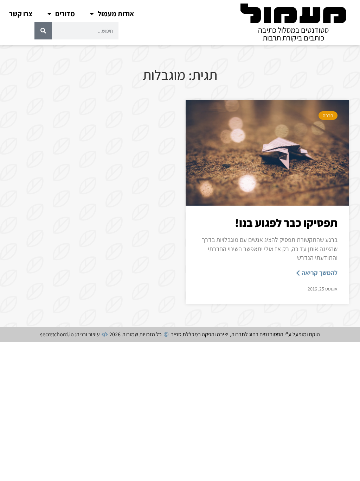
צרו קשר (20, 13)
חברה (328, 115)
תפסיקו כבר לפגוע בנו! (286, 222)
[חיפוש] (43, 30)
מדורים (65, 13)
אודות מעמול (116, 13)
